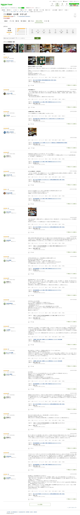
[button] (10, 48)
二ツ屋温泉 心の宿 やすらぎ (15, 14)
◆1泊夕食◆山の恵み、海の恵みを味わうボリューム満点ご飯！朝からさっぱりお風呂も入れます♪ (48, 118)
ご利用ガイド (54, 1)
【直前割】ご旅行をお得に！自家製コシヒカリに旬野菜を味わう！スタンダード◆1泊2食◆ (47, 339)
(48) (23, 21)
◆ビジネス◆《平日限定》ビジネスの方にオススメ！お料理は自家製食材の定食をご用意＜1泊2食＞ (49, 179)
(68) (39, 21)
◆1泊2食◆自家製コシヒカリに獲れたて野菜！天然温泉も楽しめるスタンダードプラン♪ (47, 161)
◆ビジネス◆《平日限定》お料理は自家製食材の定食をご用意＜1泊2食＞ (44, 80)
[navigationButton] (75, 48)
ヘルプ (50, 1)
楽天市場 (71, 1)
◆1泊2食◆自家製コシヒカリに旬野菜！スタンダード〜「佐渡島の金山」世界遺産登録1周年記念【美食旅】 (50, 142)
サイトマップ (60, 1)
